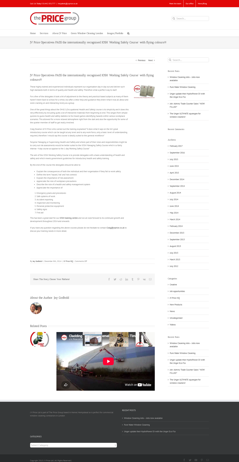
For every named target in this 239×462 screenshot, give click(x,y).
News (172, 311)
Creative (173, 284)
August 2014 (175, 192)
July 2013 (174, 252)
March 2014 (175, 219)
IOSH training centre (69, 218)
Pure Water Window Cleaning (182, 87)
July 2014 (174, 199)
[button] (128, 33)
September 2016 (177, 152)
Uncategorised (176, 318)
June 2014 (174, 206)
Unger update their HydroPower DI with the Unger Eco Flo (150, 431)
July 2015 (174, 159)
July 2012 (174, 266)
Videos (173, 324)
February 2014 (176, 226)
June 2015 (174, 166)
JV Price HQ (68, 261)
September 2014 (177, 186)
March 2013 (175, 259)
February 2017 (176, 146)
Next (150, 60)
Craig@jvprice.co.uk (115, 227)
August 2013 (175, 246)
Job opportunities (177, 291)
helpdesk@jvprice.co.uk (68, 3)
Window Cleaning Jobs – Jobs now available (143, 418)
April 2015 (174, 172)
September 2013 (177, 239)
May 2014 (174, 212)
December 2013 (177, 232)
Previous (141, 60)
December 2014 (177, 179)
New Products (176, 304)
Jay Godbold (37, 261)
